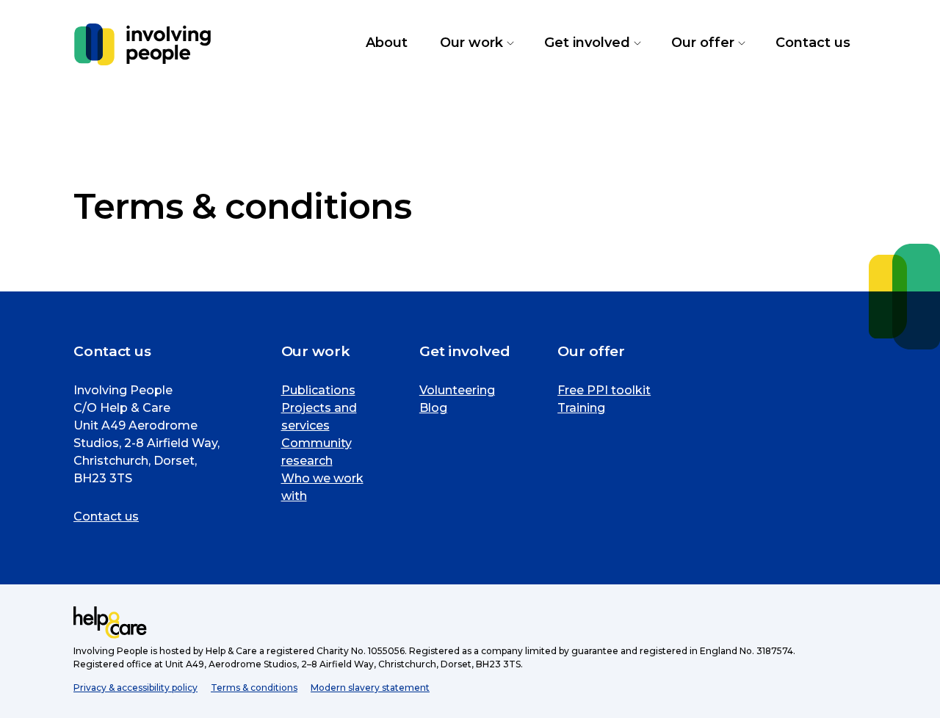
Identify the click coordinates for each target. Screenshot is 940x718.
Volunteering (457, 390)
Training (581, 408)
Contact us (106, 516)
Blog (433, 408)
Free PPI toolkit (604, 390)
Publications (318, 390)
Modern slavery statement (370, 687)
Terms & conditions (254, 687)
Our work (476, 43)
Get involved (591, 43)
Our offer (707, 43)
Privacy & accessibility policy (135, 687)
